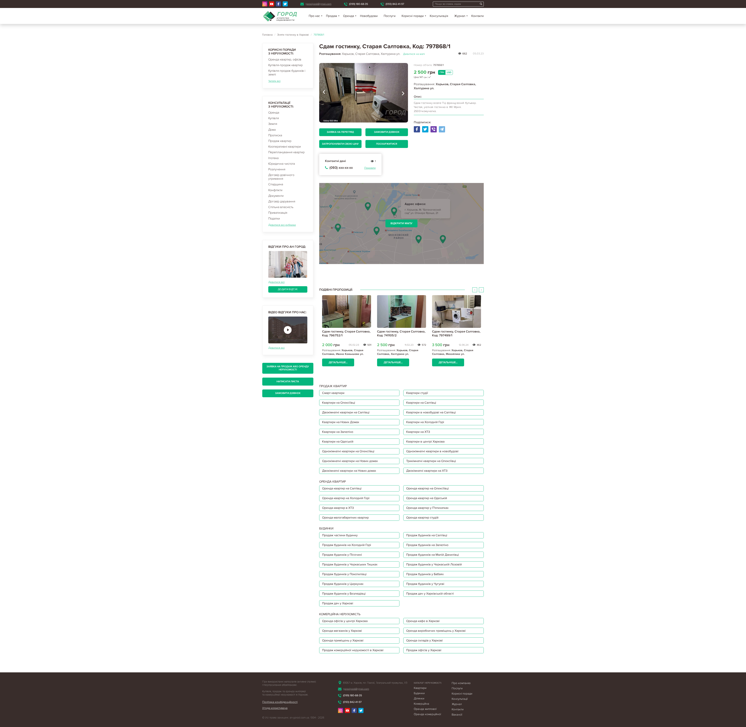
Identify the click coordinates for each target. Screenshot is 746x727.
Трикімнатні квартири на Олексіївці (431, 461)
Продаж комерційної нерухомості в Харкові (352, 650)
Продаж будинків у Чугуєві (425, 584)
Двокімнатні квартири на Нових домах (349, 471)
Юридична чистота (281, 164)
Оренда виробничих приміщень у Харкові (436, 631)
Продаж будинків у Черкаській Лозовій (434, 564)
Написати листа (287, 381)
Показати (370, 168)
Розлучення (276, 169)
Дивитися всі (276, 282)
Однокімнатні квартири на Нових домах (350, 461)
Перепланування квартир (286, 152)
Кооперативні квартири (284, 147)
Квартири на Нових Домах (340, 422)
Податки (274, 218)
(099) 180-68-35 (358, 4)
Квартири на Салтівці (421, 403)
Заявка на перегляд (340, 132)
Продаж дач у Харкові (337, 603)
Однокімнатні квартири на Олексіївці (348, 451)
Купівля (273, 118)
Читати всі (274, 81)
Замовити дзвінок (288, 393)
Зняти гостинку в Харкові (293, 34)
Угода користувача (275, 708)
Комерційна (421, 703)
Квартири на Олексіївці (338, 403)
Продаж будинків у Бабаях (425, 574)
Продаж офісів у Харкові (423, 650)
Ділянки (419, 698)
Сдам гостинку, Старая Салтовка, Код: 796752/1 (346, 333)
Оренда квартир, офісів (284, 59)
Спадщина (275, 184)
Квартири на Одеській (337, 442)
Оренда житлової (425, 709)
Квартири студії (417, 393)
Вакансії (457, 714)
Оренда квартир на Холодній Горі (346, 498)
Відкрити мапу (401, 223)
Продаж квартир (279, 141)
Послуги (390, 16)
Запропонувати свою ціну (340, 143)
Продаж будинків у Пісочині (342, 555)
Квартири (420, 688)
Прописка (275, 135)
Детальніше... (338, 362)
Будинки (419, 693)
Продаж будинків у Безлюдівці (344, 594)
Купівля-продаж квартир (285, 65)
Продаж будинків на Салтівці (426, 535)
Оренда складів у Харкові (424, 640)
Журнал (459, 16)
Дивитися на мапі (414, 54)
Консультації (460, 699)
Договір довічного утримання (281, 177)
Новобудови (369, 16)
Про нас (314, 16)
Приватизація (277, 213)
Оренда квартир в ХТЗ (338, 508)
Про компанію (461, 683)
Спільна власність (280, 207)
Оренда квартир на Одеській (426, 498)
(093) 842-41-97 (395, 4)
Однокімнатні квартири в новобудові (432, 451)
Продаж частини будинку (340, 535)
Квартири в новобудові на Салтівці (431, 412)
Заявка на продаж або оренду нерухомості (288, 368)
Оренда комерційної (427, 714)
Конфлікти (275, 190)
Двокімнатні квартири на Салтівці (346, 412)
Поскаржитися (386, 143)
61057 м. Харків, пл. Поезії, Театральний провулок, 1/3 (375, 682)
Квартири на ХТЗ (418, 432)
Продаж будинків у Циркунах (342, 584)
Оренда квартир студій (422, 518)
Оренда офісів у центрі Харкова (345, 621)
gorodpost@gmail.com (318, 3)
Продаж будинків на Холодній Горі (346, 545)
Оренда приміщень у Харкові (342, 640)
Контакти (477, 16)
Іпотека (273, 158)
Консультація (439, 16)
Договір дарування (281, 201)
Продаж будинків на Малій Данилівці (432, 555)
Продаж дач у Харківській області (430, 594)
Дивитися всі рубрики (282, 225)
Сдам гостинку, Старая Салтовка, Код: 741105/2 (401, 333)
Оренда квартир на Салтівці (342, 488)
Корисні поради (413, 16)
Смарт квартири (333, 393)
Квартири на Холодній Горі (425, 422)
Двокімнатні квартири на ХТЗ (426, 471)
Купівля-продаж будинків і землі (286, 72)
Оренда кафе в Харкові (423, 621)
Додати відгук (288, 289)
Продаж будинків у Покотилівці (344, 574)
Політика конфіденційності (280, 702)
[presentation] (324, 92)
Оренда (273, 113)
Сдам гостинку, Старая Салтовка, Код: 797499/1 (456, 333)
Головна (267, 34)
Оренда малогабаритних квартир (345, 518)
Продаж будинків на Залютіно (427, 545)
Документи (276, 196)
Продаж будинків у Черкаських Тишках (349, 564)
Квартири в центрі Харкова (425, 442)
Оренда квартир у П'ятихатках (427, 508)
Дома (272, 130)
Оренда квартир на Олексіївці (427, 488)
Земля (272, 124)
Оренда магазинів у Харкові (342, 631)
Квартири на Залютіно (337, 432)
